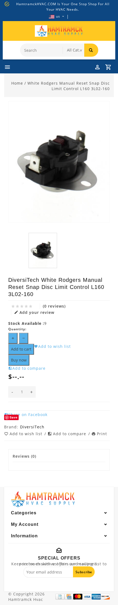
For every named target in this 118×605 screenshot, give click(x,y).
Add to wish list (27, 433)
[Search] (91, 50)
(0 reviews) (54, 306)
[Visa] (87, 597)
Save (14, 417)
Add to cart (21, 349)
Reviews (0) (24, 456)
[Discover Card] (105, 597)
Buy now (19, 360)
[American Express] (96, 597)
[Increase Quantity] (13, 338)
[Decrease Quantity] (23, 338)
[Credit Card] (69, 597)
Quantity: (17, 329)
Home (17, 83)
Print (102, 433)
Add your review (36, 312)
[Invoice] (59, 597)
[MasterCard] (77, 597)
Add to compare (70, 433)
